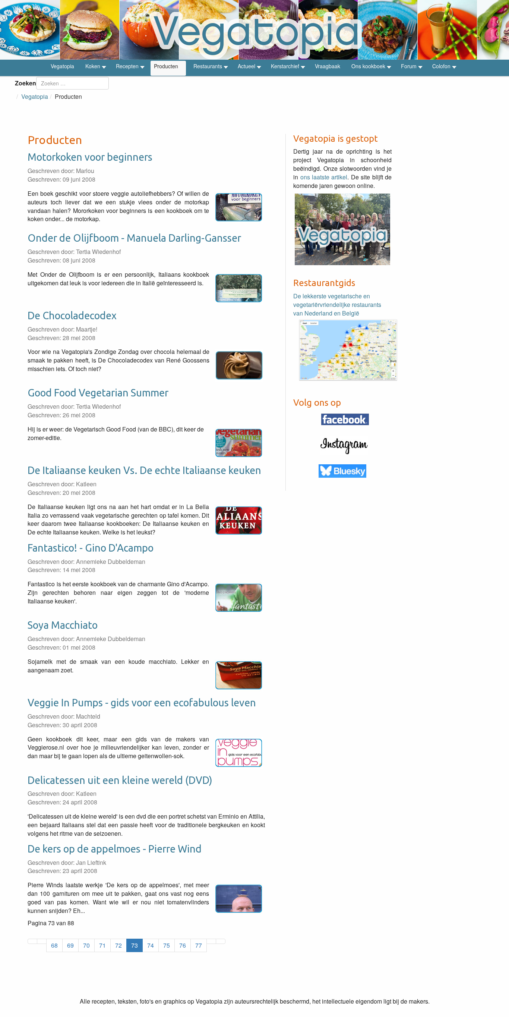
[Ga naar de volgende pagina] (211, 941)
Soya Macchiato (63, 625)
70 (86, 945)
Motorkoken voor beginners (90, 157)
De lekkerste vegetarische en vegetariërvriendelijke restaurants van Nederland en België (337, 304)
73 (134, 945)
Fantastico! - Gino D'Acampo (91, 547)
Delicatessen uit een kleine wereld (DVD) (120, 780)
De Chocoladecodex (72, 315)
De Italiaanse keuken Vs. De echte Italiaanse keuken (144, 470)
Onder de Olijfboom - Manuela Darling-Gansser (134, 238)
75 (166, 945)
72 (118, 945)
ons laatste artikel (324, 177)
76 (182, 945)
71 (102, 945)
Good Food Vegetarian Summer (98, 392)
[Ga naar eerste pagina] (32, 941)
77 (198, 945)
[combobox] (72, 83)
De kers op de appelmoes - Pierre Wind (115, 848)
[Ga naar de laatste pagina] (220, 941)
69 (70, 945)
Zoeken (25, 83)
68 (54, 945)
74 (150, 945)
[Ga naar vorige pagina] (42, 941)
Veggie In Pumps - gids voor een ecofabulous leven (142, 702)
